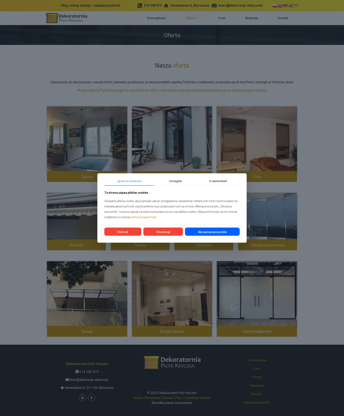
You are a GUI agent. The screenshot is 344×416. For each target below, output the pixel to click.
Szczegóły (175, 181)
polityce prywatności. (143, 217)
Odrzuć (122, 231)
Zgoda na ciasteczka (129, 181)
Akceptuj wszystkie (212, 231)
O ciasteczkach (218, 181)
